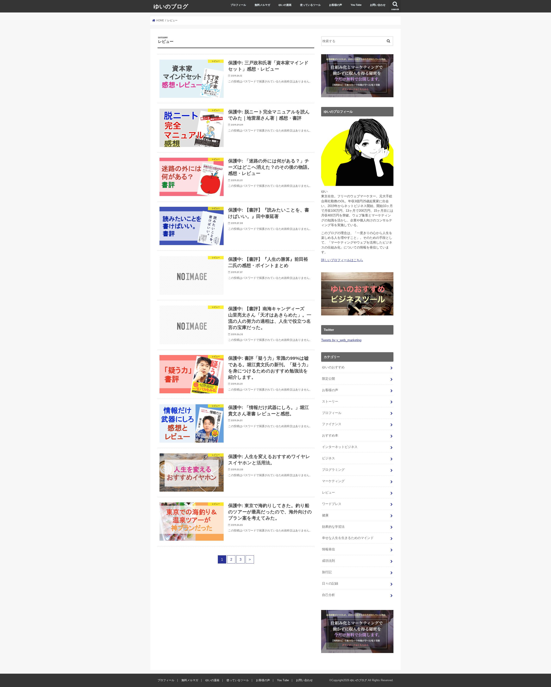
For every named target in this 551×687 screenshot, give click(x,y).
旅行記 (327, 572)
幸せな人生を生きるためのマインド (348, 538)
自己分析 (328, 595)
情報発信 (328, 549)
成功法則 (328, 560)
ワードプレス (331, 504)
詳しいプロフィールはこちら (342, 260)
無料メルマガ (262, 4)
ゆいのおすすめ (333, 367)
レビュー (328, 492)
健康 (325, 515)
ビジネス (328, 458)
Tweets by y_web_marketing (341, 340)
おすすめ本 (330, 435)
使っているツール (310, 4)
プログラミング (333, 469)
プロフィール (238, 4)
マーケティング (333, 481)
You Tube (356, 4)
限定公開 (328, 378)
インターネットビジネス (340, 447)
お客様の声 (335, 4)
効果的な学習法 (333, 526)
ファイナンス (331, 424)
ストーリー (330, 401)
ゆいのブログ (170, 6)
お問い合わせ (377, 4)
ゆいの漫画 (285, 4)
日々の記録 (330, 583)
